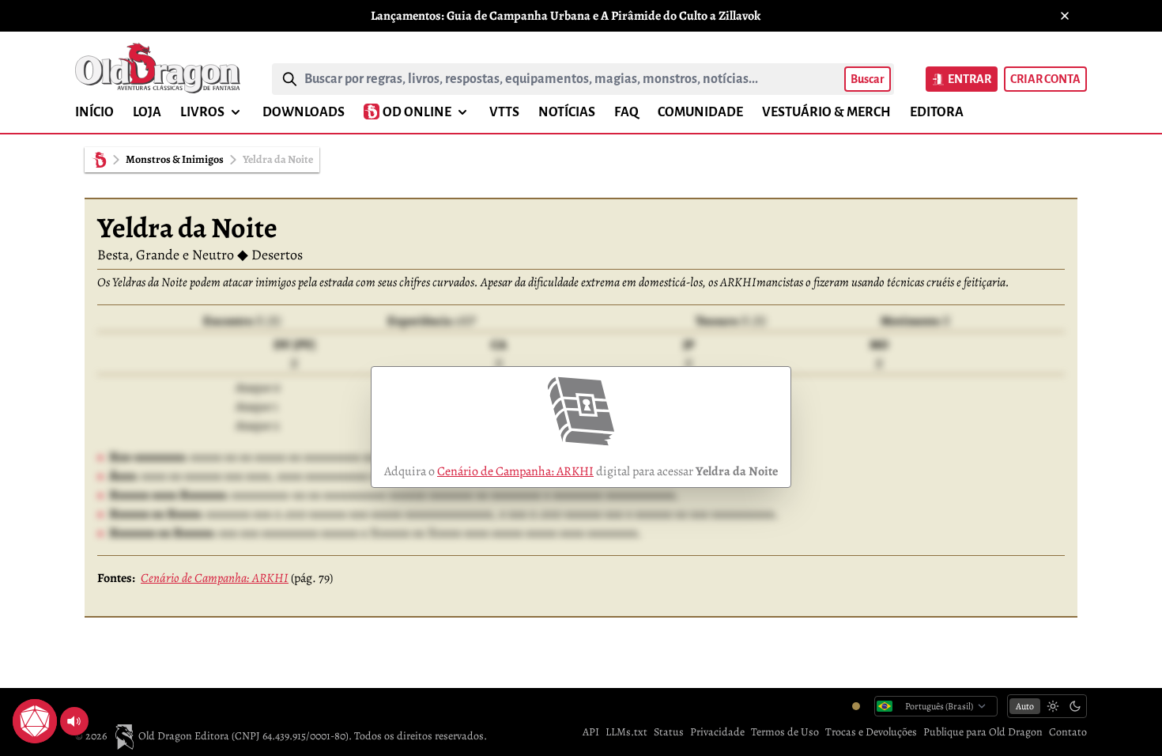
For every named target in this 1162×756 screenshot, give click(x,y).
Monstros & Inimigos (175, 159)
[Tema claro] (1052, 706)
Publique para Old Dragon (983, 731)
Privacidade (717, 731)
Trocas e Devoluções (871, 731)
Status (669, 731)
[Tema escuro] (1075, 706)
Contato (1068, 731)
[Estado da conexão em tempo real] (856, 706)
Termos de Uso (785, 731)
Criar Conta (1045, 79)
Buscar (868, 79)
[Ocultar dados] (54, 702)
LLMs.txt (626, 731)
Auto (1025, 706)
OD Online (417, 112)
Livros (202, 112)
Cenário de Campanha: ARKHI (515, 471)
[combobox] (571, 79)
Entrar (969, 79)
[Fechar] (1064, 15)
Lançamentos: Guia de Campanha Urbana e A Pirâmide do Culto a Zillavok (565, 16)
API (591, 731)
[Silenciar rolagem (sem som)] (74, 721)
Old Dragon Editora (185, 735)
